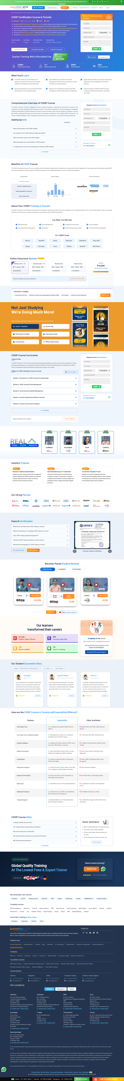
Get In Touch (97, 842)
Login (107, 7)
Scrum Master (93, 908)
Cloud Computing (71, 908)
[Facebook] (97, 932)
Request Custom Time (77, 278)
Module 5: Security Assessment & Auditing (26, 404)
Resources (94, 7)
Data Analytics (83, 908)
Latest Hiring (19, 342)
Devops (56, 911)
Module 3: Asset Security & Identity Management (28, 391)
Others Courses (18, 12)
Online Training (52, 956)
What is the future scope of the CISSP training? (26, 137)
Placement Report (19, 49)
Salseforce (27, 908)
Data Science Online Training (84, 964)
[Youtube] (93, 932)
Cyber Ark (44, 898)
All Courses (39, 7)
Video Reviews (70, 944)
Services (20, 956)
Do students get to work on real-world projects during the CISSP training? (33, 146)
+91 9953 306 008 (17, 978)
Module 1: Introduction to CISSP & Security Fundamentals (31, 378)
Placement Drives (52, 334)
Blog (43, 944)
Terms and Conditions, (57, 1072)
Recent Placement (84, 7)
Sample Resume (28, 944)
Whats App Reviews (52, 342)
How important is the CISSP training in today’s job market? (29, 133)
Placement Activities (22, 334)
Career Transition (21, 326)
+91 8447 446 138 (90, 978)
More (100, 7)
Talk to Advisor (70, 419)
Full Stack (14, 898)
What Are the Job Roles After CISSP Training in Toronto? (29, 526)
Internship (50, 944)
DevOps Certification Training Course (34, 964)
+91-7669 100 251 (53, 978)
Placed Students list (97, 944)
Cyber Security (60, 908)
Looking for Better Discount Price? (22, 822)
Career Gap (49, 326)
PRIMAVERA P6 (89, 898)
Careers (34, 956)
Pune (41, 921)
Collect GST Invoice (16, 947)
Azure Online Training (51, 967)
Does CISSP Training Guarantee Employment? (25, 535)
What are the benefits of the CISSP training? (25, 128)
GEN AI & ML (69, 898)
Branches (27, 956)
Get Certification (18, 550)
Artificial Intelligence (15, 908)
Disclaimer (85, 1072)
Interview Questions (56, 49)
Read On (38, 695)
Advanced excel (33, 898)
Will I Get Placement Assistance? (22, 840)
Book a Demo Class (101, 272)
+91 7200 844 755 (35, 978)
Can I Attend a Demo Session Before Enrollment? (27, 827)
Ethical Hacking (48, 911)
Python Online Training (52, 964)
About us (12, 956)
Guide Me (93, 57)
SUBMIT (95, 48)
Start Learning (33, 550)
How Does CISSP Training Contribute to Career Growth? (28, 540)
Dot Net (22, 911)
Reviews (75, 7)
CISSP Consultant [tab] (24, 196)
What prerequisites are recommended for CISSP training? (29, 142)
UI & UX (23, 898)
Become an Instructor (77, 956)
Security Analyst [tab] (24, 181)
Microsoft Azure (44, 908)
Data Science (13, 911)
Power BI (34, 908)
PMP (52, 898)
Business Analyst (101, 898)
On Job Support (59, 944)
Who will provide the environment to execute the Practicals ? (30, 836)
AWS (68, 911)
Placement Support (59, 767)
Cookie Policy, (68, 1072)
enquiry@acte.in (53, 981)
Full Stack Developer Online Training (20, 967)
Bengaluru (14, 921)
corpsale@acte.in (71, 981)
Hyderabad (24, 921)
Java (27, 911)
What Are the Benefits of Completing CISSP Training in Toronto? (31, 531)
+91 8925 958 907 (71, 978)
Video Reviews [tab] (47, 569)
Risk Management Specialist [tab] (24, 191)
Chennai (34, 921)
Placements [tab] (62, 569)
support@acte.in (89, 981)
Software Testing (36, 911)
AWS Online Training (15, 964)
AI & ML (78, 898)
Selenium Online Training (67, 964)
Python (63, 911)
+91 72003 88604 (88, 146)
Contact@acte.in (17, 981)
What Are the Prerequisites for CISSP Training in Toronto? (29, 544)
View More (51, 612)
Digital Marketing (76, 911)
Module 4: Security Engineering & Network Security (29, 397)
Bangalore (61, 989)
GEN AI (59, 898)
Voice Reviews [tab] (76, 569)
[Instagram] (83, 932)
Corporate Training (63, 956)
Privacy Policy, (35, 1072)
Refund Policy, (45, 1072)
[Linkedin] (86, 932)
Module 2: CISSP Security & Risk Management (27, 384)
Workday (101, 908)
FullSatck (109, 908)
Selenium (86, 911)
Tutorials (37, 944)
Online (72, 989)
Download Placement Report (96, 652)
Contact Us (105, 295)
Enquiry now (91, 869)
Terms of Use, (77, 1072)
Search (65, 7)
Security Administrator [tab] (24, 186)
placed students (69, 612)
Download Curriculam (37, 49)
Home (12, 12)
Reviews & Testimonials (83, 944)
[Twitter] (90, 932)
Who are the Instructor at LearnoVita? (23, 831)
